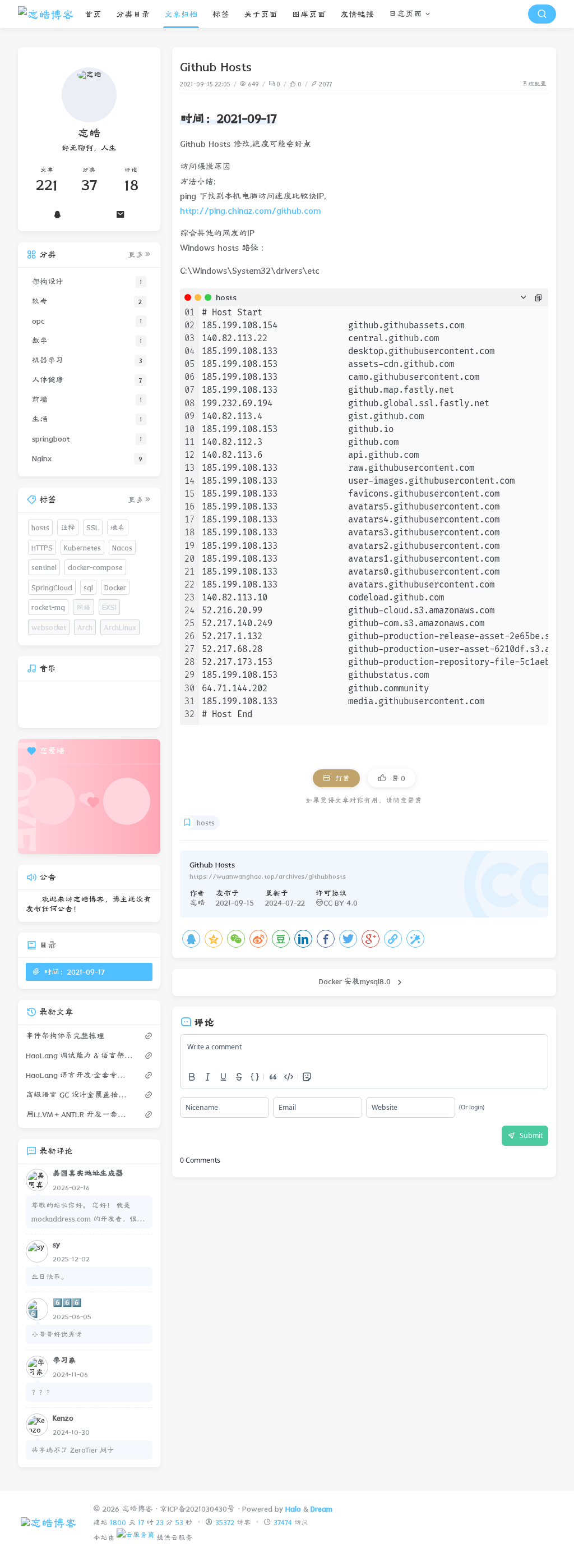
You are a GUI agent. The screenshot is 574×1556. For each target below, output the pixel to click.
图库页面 (309, 14)
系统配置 (534, 84)
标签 (220, 14)
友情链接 (357, 14)
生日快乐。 (49, 1276)
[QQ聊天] (57, 214)
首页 (93, 14)
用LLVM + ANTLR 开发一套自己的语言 (79, 1114)
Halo (293, 1509)
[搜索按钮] (542, 14)
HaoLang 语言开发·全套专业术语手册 (79, 1075)
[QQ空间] (214, 939)
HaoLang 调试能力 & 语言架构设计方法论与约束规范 (79, 1055)
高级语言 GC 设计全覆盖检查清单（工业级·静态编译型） (79, 1095)
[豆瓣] (281, 939)
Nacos (122, 547)
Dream (321, 1509)
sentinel (44, 567)
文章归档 (181, 14)
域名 (117, 527)
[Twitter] (348, 939)
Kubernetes (82, 547)
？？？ (42, 1392)
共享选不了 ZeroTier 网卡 (72, 1449)
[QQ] (191, 939)
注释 (68, 527)
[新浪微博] (258, 939)
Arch (84, 627)
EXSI (109, 607)
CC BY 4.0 (340, 903)
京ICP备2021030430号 (197, 1509)
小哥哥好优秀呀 (56, 1334)
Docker (115, 587)
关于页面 (260, 14)
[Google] (370, 939)
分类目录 (133, 14)
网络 (83, 607)
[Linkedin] (303, 939)
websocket (48, 627)
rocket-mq (48, 607)
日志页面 (405, 14)
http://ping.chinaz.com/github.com (250, 210)
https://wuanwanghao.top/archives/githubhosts (267, 876)
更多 (136, 255)
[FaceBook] (326, 939)
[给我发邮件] (120, 214)
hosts (206, 822)
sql (88, 587)
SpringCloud (51, 587)
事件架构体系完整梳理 (65, 1036)
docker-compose (95, 567)
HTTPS (42, 547)
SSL (92, 527)
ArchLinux (120, 627)
